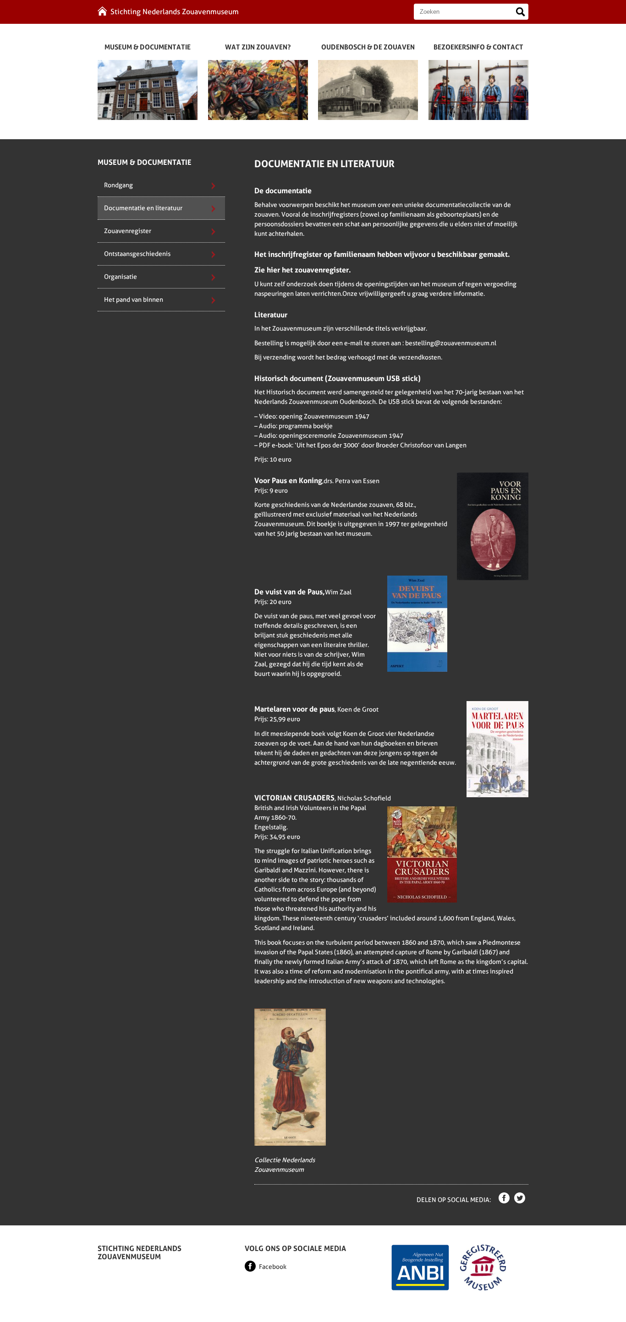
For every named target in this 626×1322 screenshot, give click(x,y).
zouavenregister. (323, 270)
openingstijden (386, 284)
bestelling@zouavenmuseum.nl (450, 343)
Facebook (272, 1266)
